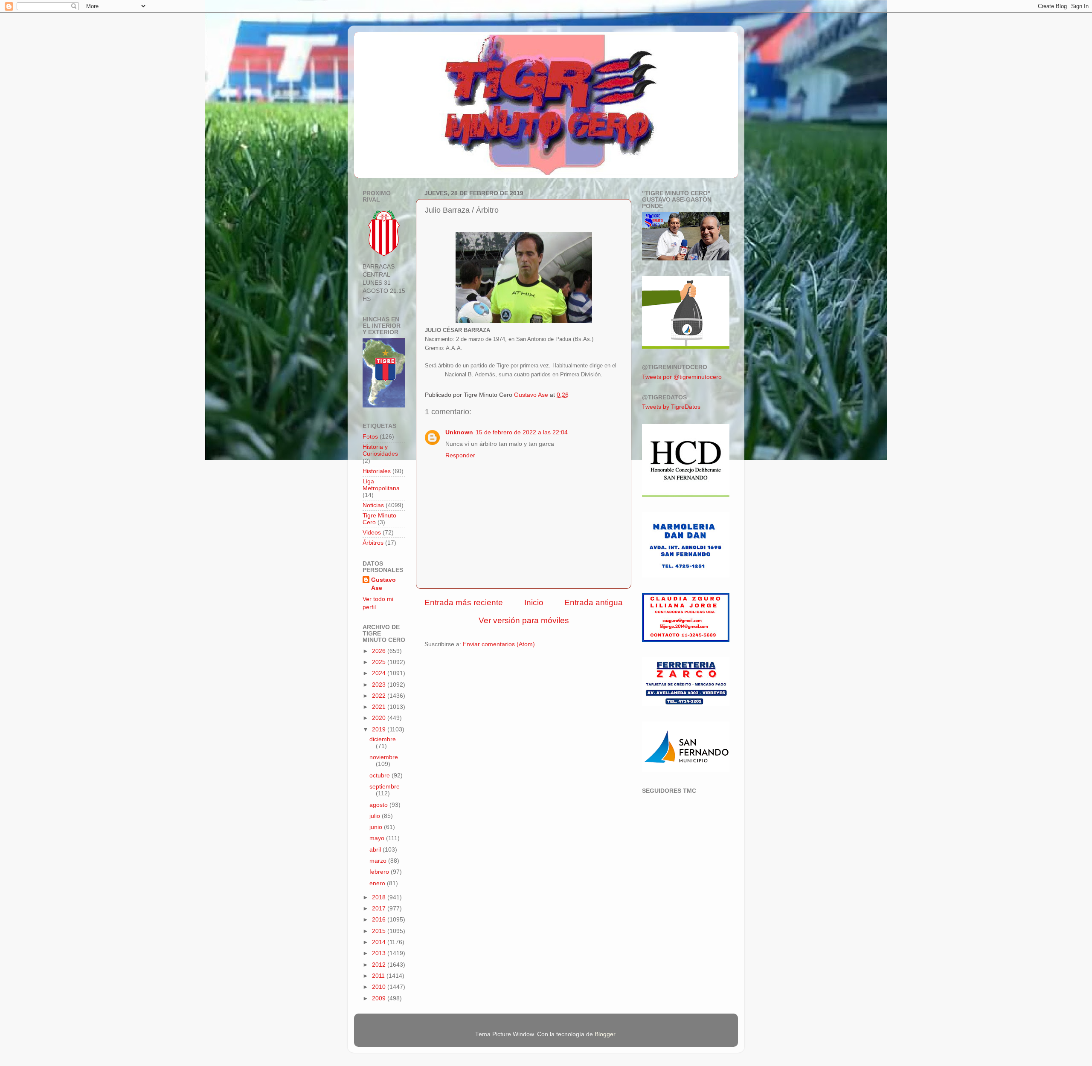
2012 (379, 965)
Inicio (533, 602)
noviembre (383, 757)
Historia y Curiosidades (380, 450)
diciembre (382, 739)
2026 (379, 651)
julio (375, 816)
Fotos (370, 436)
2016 (379, 919)
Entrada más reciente (463, 602)
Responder (460, 455)
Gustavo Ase (383, 584)
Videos (372, 532)
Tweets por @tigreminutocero (682, 377)
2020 (379, 718)
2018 (379, 897)
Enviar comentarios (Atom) (499, 644)
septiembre (384, 786)
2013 (379, 953)
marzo (378, 861)
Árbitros (373, 543)
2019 (379, 729)
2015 (379, 931)
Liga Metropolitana (381, 484)
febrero (380, 872)
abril (376, 849)
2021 (379, 707)
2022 (379, 696)
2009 (379, 998)
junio (376, 827)
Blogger (605, 1034)
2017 (379, 908)
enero (378, 883)
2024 (379, 673)
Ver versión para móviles (524, 620)
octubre (380, 775)
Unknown (459, 432)
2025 (379, 662)
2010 (379, 987)
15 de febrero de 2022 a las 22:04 (522, 432)
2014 (379, 942)
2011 (379, 976)
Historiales (377, 471)
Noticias (373, 505)
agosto (379, 805)
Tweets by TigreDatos (671, 407)
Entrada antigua (593, 602)
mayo (377, 838)
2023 (379, 685)
